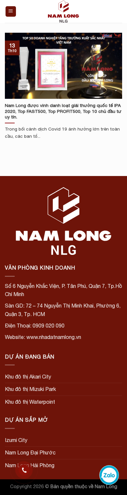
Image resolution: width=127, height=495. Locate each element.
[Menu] (11, 11)
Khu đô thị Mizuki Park (30, 389)
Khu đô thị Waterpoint (30, 402)
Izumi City (16, 440)
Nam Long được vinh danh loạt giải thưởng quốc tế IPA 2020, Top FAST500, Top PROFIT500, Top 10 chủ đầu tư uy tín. (63, 111)
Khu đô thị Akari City (28, 377)
